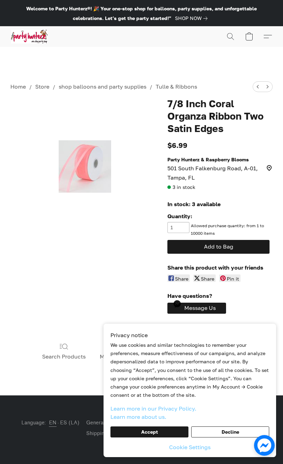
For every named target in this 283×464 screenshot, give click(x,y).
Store (42, 86)
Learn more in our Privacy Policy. (153, 408)
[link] (192, 18)
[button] (29, 36)
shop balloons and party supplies (102, 86)
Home (18, 86)
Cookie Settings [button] (190, 447)
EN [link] (53, 423)
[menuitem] (258, 87)
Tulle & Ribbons (176, 86)
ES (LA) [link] (70, 423)
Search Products (64, 356)
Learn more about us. (138, 416)
